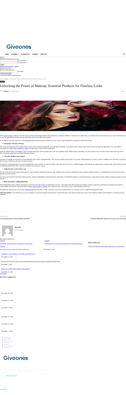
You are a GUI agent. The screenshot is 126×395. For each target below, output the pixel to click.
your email (20, 71)
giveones (6, 91)
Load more (3, 273)
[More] (43, 96)
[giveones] (1, 91)
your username (21, 60)
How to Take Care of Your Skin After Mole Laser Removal (14, 249)
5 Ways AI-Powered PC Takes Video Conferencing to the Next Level (106, 246)
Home (1, 79)
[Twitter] (23, 96)
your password (21, 62)
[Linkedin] (125, 39)
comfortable (28, 189)
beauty (11, 135)
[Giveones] (19, 47)
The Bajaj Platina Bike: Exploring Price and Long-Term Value (108, 218)
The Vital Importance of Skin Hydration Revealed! (15, 218)
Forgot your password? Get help (9, 66)
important (27, 140)
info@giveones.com (11, 375)
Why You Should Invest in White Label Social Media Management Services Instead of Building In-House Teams (30, 261)
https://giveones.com (19, 229)
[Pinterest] (30, 96)
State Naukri (3, 389)
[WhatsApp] (37, 96)
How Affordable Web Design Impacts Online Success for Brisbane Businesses (63, 243)
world (5, 135)
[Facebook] (122, 39)
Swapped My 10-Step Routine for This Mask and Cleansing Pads (16, 243)
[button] (124, 54)
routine (82, 164)
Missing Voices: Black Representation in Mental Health (15, 269)
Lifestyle (6, 79)
